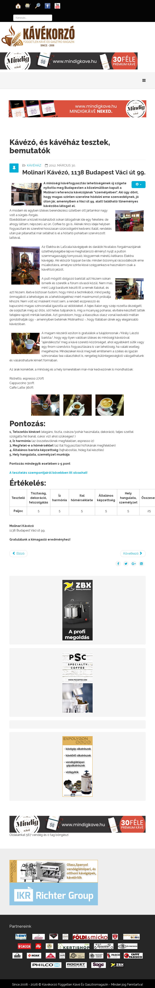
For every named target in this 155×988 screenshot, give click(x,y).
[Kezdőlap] (18, 5)
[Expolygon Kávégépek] (53, 871)
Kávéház (34, 165)
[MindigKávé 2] (69, 60)
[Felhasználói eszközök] (139, 184)
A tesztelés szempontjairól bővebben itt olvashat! (48, 473)
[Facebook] (48, 5)
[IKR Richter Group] (53, 893)
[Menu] (144, 80)
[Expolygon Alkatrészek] (77, 766)
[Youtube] (57, 5)
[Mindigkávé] (77, 824)
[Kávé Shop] (28, 5)
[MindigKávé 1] (77, 108)
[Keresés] (38, 5)
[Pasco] (77, 682)
